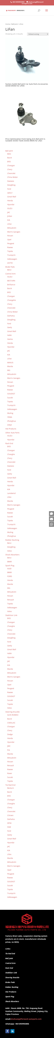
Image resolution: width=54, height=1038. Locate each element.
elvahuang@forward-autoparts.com (26, 1019)
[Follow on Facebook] (7, 1031)
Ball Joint (14, 24)
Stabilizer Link (11, 972)
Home (7, 24)
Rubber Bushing (11, 987)
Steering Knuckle (12, 977)
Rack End (9, 968)
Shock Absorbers (12, 1001)
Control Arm (10, 963)
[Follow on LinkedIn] (12, 1031)
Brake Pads (10, 982)
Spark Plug (9, 996)
